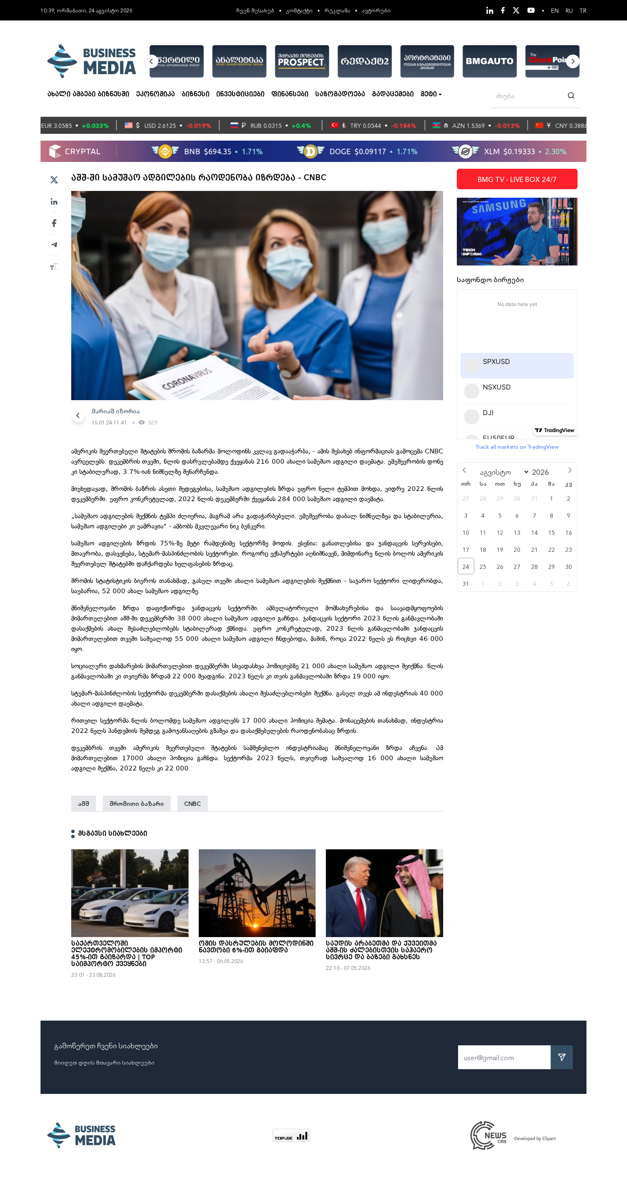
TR (583, 10)
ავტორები (376, 10)
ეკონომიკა (155, 94)
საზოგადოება (340, 94)
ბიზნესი (195, 94)
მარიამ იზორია (116, 411)
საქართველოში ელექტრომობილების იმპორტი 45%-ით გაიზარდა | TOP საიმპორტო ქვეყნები (126, 954)
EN (555, 10)
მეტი (429, 94)
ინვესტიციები (240, 94)
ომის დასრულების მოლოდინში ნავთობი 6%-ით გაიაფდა (256, 947)
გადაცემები (393, 94)
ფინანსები (289, 94)
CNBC (192, 803)
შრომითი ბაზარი (137, 803)
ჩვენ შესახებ (255, 10)
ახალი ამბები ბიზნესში (88, 94)
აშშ (83, 803)
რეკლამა (337, 10)
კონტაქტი (299, 10)
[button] (151, 61)
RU (569, 10)
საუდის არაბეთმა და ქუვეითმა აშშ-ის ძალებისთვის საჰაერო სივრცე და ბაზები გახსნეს (381, 950)
